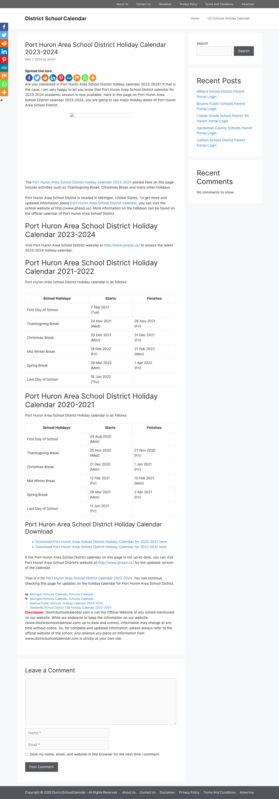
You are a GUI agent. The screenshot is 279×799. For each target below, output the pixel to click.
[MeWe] (69, 77)
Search (202, 43)
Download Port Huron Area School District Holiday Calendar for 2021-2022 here (101, 547)
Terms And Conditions (219, 4)
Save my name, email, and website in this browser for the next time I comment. (95, 754)
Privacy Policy (188, 4)
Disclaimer (165, 4)
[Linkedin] (53, 77)
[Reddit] (45, 77)
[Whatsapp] (84, 77)
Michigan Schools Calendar (48, 594)
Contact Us (143, 4)
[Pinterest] (61, 77)
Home (195, 18)
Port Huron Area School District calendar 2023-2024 (89, 578)
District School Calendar (55, 18)
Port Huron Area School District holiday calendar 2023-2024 (82, 182)
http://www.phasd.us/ (122, 245)
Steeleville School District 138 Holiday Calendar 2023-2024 (70, 607)
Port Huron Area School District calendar (103, 203)
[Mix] (76, 77)
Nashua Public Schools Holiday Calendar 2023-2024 (66, 603)
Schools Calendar (81, 594)
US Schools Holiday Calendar (229, 18)
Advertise (248, 4)
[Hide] (1, 100)
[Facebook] (29, 77)
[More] (92, 77)
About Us (122, 4)
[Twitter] (37, 77)
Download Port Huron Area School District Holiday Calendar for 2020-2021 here (101, 542)
